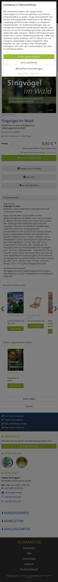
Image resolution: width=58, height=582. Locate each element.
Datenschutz (23, 73)
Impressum (35, 73)
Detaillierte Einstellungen (30, 68)
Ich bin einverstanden (29, 56)
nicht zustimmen (30, 62)
